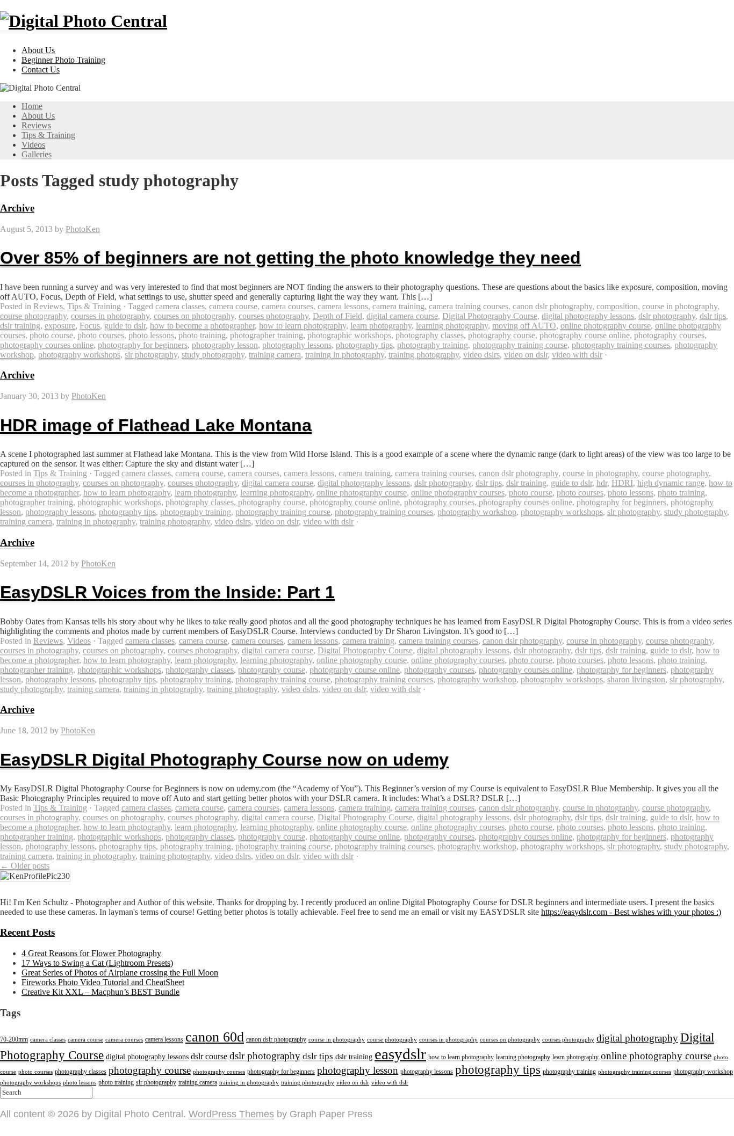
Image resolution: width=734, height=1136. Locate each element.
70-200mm (14, 1039)
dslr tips (713, 316)
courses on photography (194, 316)
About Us (38, 50)
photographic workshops (349, 335)
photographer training (266, 335)
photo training (202, 335)
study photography (213, 354)
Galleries (36, 154)
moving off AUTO (524, 325)
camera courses (287, 306)
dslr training (20, 325)
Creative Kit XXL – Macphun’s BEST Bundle (100, 991)
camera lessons (343, 306)
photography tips (364, 344)
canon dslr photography (552, 306)
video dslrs (481, 354)
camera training (398, 306)
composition (617, 306)
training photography (423, 354)
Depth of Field (337, 316)
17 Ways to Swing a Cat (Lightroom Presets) (97, 962)
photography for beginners (143, 344)
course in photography (679, 306)
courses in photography (110, 316)
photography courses (669, 335)
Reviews (36, 125)
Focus (90, 325)
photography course (501, 335)
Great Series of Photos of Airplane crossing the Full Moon (119, 972)
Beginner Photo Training (63, 59)
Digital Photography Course (489, 316)
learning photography (452, 325)
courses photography (273, 316)
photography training (432, 344)
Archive (17, 208)
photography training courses (621, 344)
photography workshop (476, 511)
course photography (33, 316)
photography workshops (79, 354)
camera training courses (468, 306)
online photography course (605, 325)
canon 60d (214, 1037)
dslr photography (666, 316)
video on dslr (526, 354)
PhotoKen (83, 229)
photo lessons (151, 335)
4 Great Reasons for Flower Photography (91, 953)
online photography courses (458, 492)
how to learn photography (302, 325)
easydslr (400, 1053)
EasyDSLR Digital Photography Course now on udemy (224, 759)
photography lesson (225, 344)
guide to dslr (125, 325)
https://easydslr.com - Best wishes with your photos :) (631, 911)
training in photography (344, 354)
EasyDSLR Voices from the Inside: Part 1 (167, 592)
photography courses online (46, 344)
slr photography (151, 354)
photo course (51, 335)
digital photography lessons (588, 316)
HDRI (622, 482)
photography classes (429, 335)
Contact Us (40, 69)
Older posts (24, 865)
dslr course (209, 1056)
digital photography (637, 1038)
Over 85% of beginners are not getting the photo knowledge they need (290, 257)
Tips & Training (48, 135)
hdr (601, 482)
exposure (60, 325)
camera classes (180, 306)
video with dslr (577, 354)
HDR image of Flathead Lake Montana (156, 425)
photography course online (584, 335)
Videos (33, 144)
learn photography (381, 325)
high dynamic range (670, 482)
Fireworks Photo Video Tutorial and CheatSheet (102, 982)
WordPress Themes (231, 1114)
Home (31, 106)
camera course (233, 306)
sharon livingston (636, 679)
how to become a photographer (202, 325)
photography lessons (297, 344)
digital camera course (402, 316)
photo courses (100, 335)
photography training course (519, 344)
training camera (275, 354)
